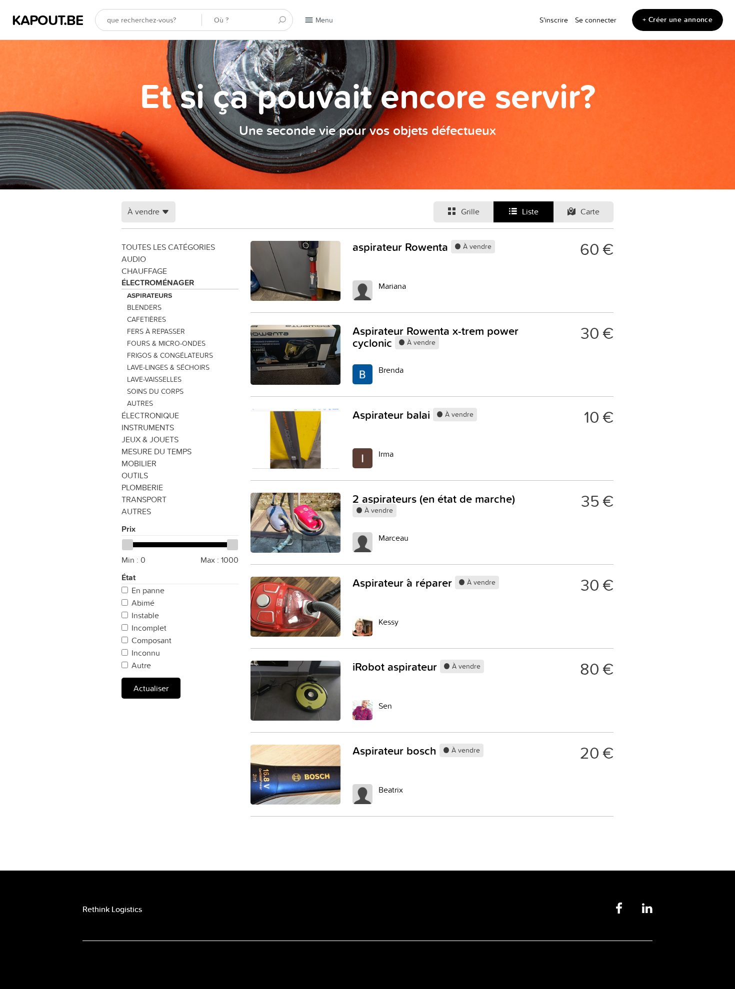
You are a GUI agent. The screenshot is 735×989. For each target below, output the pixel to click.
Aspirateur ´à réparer (403, 583)
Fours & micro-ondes (166, 343)
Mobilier (139, 463)
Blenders (144, 307)
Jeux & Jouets (150, 439)
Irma (386, 453)
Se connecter (595, 20)
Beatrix (390, 789)
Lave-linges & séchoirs (168, 367)
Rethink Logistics (112, 909)
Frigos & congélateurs (170, 355)
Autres (140, 403)
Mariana (392, 285)
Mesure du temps (157, 451)
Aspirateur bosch (396, 751)
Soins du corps (155, 391)
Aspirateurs (149, 295)
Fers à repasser (156, 331)
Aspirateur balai (392, 415)
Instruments (148, 427)
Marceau (393, 537)
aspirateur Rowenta (401, 247)
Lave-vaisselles (154, 379)
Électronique (150, 415)
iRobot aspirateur (396, 667)
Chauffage (144, 270)
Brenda (391, 369)
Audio (134, 258)
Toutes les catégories (168, 246)
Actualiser (151, 688)
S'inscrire (554, 20)
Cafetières (146, 319)
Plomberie (142, 487)
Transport (144, 499)
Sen (385, 705)
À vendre (476, 246)
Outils (135, 475)
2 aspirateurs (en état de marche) (433, 499)
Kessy (388, 621)
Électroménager (158, 282)
